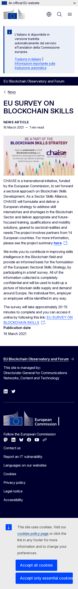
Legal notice (13, 491)
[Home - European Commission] (14, 14)
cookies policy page (33, 533)
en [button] (49, 14)
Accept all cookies (36, 565)
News (12, 92)
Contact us (12, 448)
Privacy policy (14, 482)
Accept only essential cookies (46, 578)
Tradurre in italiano (28, 59)
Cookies (9, 474)
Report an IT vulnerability (22, 456)
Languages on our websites (25, 465)
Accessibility (13, 500)
